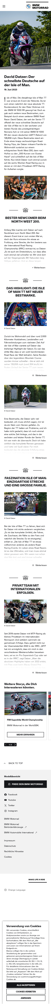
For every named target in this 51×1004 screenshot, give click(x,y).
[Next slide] (15, 744)
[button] (4, 6)
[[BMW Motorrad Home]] (37, 6)
